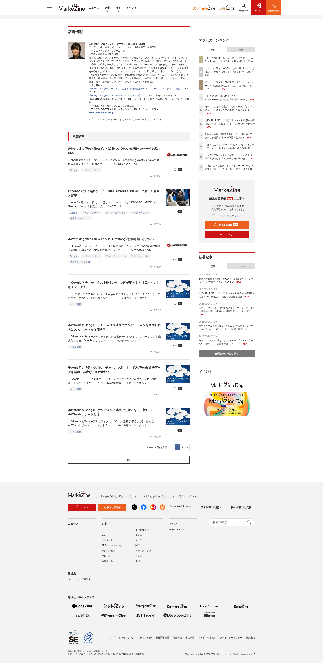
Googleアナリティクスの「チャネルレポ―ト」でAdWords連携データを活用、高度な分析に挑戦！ (114, 369)
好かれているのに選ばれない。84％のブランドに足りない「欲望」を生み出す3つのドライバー (230, 108)
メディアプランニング (146, 550)
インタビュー (142, 529)
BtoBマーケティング (112, 545)
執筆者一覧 (107, 560)
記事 (107, 7)
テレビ (138, 555)
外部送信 (250, 637)
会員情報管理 (162, 637)
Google (73, 170)
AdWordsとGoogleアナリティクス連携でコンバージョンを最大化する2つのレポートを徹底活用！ (114, 327)
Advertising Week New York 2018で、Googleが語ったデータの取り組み (114, 150)
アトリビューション (116, 212)
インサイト (107, 539)
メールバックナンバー (229, 215)
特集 (118, 7)
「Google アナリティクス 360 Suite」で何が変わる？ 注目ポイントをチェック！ (113, 284)
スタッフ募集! (145, 637)
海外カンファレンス (80, 218)
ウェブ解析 (75, 304)
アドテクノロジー (140, 212)
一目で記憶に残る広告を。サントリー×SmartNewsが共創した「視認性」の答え (226, 97)
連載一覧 (106, 555)
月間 (241, 49)
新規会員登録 (228, 225)
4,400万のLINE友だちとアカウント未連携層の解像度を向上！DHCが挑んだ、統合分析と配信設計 (230, 122)
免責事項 (177, 637)
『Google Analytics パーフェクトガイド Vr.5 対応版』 (116, 95)
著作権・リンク (126, 637)
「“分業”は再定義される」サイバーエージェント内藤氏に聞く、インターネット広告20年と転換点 (230, 167)
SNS (137, 560)
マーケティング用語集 (79, 579)
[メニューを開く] (49, 7)
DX (103, 529)
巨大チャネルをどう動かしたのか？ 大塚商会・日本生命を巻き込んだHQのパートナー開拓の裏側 (226, 327)
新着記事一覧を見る (227, 353)
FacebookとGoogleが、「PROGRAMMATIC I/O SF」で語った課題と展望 (114, 193)
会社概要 (189, 637)
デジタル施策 (108, 550)
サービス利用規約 (207, 637)
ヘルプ (111, 637)
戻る (128, 460)
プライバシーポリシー (231, 637)
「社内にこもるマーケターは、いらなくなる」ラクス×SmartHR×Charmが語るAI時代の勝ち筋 (229, 146)
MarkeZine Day (176, 529)
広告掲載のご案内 (211, 507)
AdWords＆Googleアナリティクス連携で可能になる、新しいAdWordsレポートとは (110, 412)
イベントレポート (92, 170)
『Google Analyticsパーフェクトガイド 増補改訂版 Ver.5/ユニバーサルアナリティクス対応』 (136, 88)
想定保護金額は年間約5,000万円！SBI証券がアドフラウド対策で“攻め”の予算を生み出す (230, 135)
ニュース (94, 7)
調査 (137, 545)
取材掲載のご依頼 (240, 507)
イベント (131, 7)
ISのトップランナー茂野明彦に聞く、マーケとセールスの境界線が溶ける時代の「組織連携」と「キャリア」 (229, 85)
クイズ (138, 539)
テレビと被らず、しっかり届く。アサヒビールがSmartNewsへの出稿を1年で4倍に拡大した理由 (229, 59)
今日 (213, 49)
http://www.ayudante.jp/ (101, 112)
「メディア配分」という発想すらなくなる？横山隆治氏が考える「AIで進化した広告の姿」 (229, 156)
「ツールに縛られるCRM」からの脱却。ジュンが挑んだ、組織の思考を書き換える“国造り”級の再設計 (230, 71)
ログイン (228, 234)
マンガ (138, 534)
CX (103, 534)
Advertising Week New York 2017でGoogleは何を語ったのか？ (111, 239)
